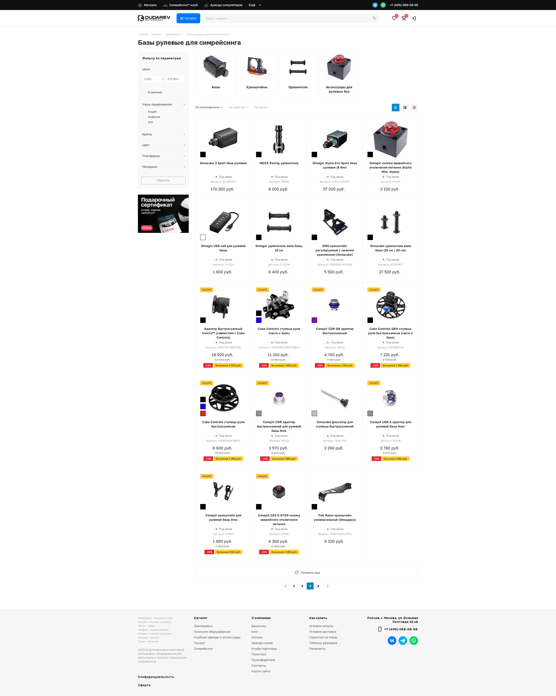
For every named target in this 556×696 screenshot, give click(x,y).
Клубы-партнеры (264, 648)
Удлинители (298, 87)
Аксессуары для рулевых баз (339, 89)
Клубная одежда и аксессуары (217, 637)
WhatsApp (413, 640)
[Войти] (413, 18)
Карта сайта (261, 671)
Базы (216, 87)
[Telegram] (375, 5)
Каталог (200, 618)
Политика (259, 654)
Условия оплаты (321, 626)
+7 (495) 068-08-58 (404, 5)
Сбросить (163, 180)
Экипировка (203, 626)
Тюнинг (199, 643)
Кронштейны (257, 87)
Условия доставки (322, 631)
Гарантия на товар (323, 637)
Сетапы (257, 637)
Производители (263, 660)
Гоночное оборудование (212, 631)
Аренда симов (262, 643)
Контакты (259, 665)
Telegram (403, 640)
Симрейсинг (203, 648)
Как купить (318, 618)
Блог (255, 631)
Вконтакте (392, 640)
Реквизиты (317, 648)
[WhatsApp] (383, 5)
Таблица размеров (323, 643)
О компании (261, 618)
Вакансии (259, 626)
